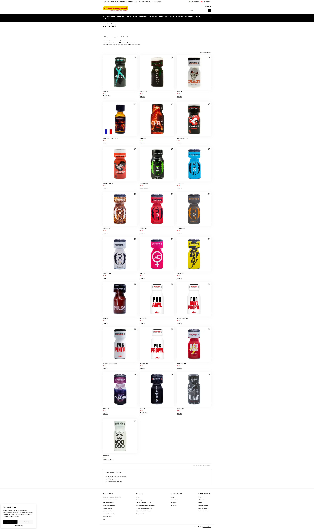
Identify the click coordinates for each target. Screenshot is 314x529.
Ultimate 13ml (180, 409)
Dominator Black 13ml (182, 138)
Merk (108, 24)
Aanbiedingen (188, 16)
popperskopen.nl (207, 1)
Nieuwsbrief (174, 505)
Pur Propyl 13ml (144, 363)
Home (104, 24)
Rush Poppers (121, 16)
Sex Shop (105, 19)
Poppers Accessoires (176, 16)
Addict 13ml (106, 92)
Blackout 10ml (143, 92)
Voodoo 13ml (106, 455)
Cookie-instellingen (207, 526)
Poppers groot (153, 16)
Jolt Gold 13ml (106, 228)
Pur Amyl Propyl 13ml (182, 318)
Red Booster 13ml (181, 363)
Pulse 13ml (105, 318)
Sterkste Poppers (132, 16)
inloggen (209, 6)
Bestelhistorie (174, 500)
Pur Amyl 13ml (143, 318)
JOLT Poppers (114, 24)
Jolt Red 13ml (143, 228)
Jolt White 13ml (107, 273)
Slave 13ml (142, 409)
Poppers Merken (110, 16)
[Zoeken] (209, 10)
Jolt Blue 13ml (180, 183)
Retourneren (201, 500)
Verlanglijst (173, 502)
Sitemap (200, 502)
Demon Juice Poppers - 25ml (110, 138)
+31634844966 (117, 481)
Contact (200, 497)
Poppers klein (143, 16)
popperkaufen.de (195, 1)
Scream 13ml (106, 409)
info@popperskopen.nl (113, 479)
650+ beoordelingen (144, 1)
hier (18, 516)
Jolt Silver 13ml (181, 228)
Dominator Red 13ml (108, 183)
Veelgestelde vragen (203, 505)
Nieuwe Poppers (164, 16)
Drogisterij (197, 16)
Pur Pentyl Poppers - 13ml (110, 363)
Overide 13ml (180, 273)
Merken (138, 497)
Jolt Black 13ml (144, 183)
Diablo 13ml (143, 138)
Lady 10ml (142, 273)
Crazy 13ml (179, 92)
